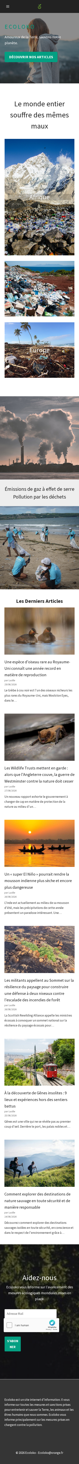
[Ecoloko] (39, 6)
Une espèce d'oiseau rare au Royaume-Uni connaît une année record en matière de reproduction (37, 668)
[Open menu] (7, 6)
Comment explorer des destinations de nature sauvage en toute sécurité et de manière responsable (37, 1200)
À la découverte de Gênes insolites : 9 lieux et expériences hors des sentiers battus (35, 1099)
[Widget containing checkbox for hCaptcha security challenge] (31, 1325)
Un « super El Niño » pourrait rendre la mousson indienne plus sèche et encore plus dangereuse (38, 881)
